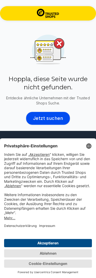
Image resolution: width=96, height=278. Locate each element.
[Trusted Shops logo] (48, 13)
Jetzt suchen (48, 118)
